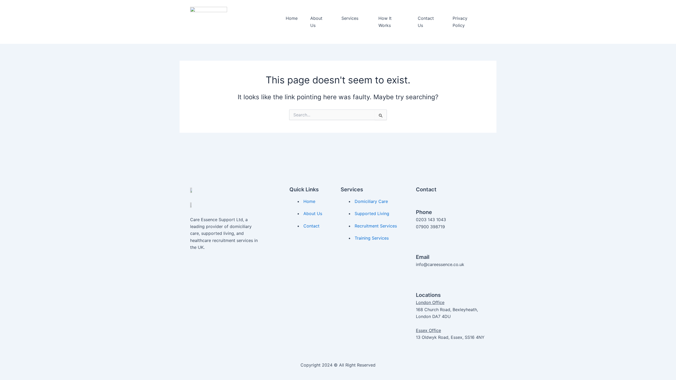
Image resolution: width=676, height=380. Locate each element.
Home (292, 18)
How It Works (385, 22)
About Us (316, 22)
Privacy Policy (460, 22)
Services (349, 18)
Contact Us (426, 22)
